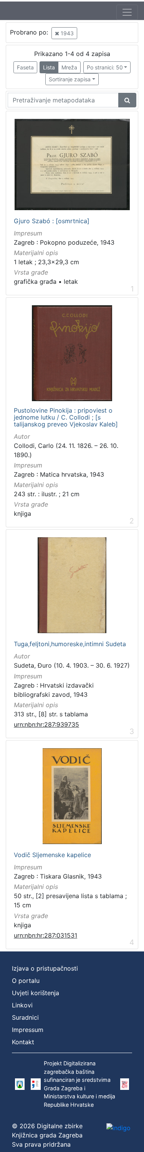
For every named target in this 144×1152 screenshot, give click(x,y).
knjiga (22, 513)
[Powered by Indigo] (118, 1127)
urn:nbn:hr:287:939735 (46, 724)
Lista (49, 67)
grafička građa (35, 281)
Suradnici (25, 1017)
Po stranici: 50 (105, 67)
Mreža (69, 67)
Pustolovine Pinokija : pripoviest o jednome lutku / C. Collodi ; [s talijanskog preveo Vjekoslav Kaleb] (66, 417)
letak (71, 281)
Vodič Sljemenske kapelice (52, 855)
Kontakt (23, 1042)
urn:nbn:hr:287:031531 (45, 935)
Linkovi (22, 1005)
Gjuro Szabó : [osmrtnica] (51, 221)
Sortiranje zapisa (70, 79)
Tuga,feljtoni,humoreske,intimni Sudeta (70, 644)
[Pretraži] (127, 100)
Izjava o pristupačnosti (45, 968)
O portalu (26, 980)
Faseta (25, 67)
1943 (66, 33)
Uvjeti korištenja (35, 993)
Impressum (27, 1030)
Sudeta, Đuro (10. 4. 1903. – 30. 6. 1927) (72, 665)
